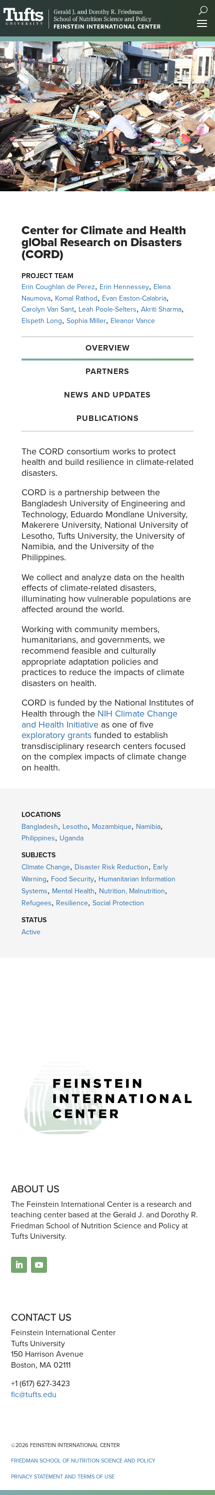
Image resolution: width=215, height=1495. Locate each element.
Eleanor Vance (132, 321)
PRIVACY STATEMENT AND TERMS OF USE (62, 1477)
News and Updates (107, 394)
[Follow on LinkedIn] (19, 1265)
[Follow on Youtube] (39, 1265)
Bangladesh (40, 826)
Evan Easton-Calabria (134, 298)
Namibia (148, 826)
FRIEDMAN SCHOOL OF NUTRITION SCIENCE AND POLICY (83, 1461)
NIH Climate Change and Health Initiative (100, 719)
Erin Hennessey (124, 287)
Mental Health (73, 891)
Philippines (38, 838)
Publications (107, 418)
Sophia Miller (86, 321)
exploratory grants (57, 735)
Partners (108, 371)
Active (31, 932)
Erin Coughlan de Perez (58, 287)
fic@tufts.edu (33, 1394)
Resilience (72, 903)
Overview (108, 348)
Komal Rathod (76, 298)
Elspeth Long (42, 321)
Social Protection (118, 903)
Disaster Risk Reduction (111, 867)
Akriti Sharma (161, 309)
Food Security (72, 879)
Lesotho (75, 826)
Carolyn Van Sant (48, 309)
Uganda (72, 838)
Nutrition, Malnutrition (132, 891)
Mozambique (112, 826)
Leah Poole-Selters (107, 309)
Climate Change (46, 867)
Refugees (37, 903)
